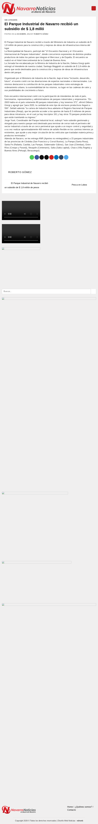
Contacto (71, 810)
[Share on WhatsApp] (32, 157)
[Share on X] (41, 157)
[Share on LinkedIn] (56, 157)
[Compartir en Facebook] (37, 157)
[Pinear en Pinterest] (51, 157)
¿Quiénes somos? (83, 807)
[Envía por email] (46, 157)
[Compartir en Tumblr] (61, 157)
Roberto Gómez (41, 34)
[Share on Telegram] (66, 157)
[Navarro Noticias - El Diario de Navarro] (29, 8)
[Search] (88, 8)
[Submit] (93, 291)
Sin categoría (10, 20)
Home (70, 807)
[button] (93, 8)
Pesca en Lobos (80, 185)
